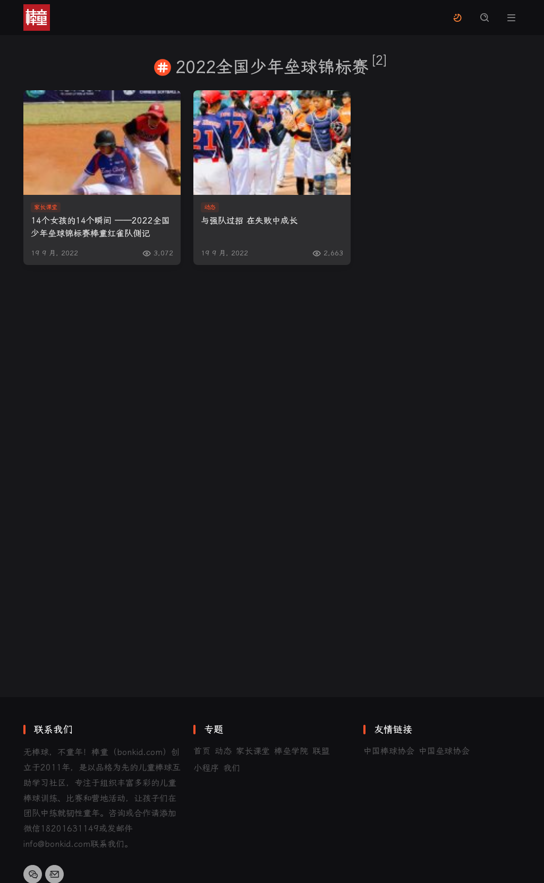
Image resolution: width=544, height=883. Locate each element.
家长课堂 (253, 751)
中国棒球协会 (388, 751)
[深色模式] (457, 17)
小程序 (206, 768)
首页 (201, 751)
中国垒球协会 (444, 751)
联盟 (320, 751)
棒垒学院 (291, 751)
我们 (231, 768)
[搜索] (484, 17)
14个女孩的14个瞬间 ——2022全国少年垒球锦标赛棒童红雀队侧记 (100, 227)
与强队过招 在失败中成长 (249, 221)
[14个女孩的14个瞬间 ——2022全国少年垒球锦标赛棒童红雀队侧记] (102, 142)
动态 (223, 751)
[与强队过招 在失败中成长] (272, 142)
